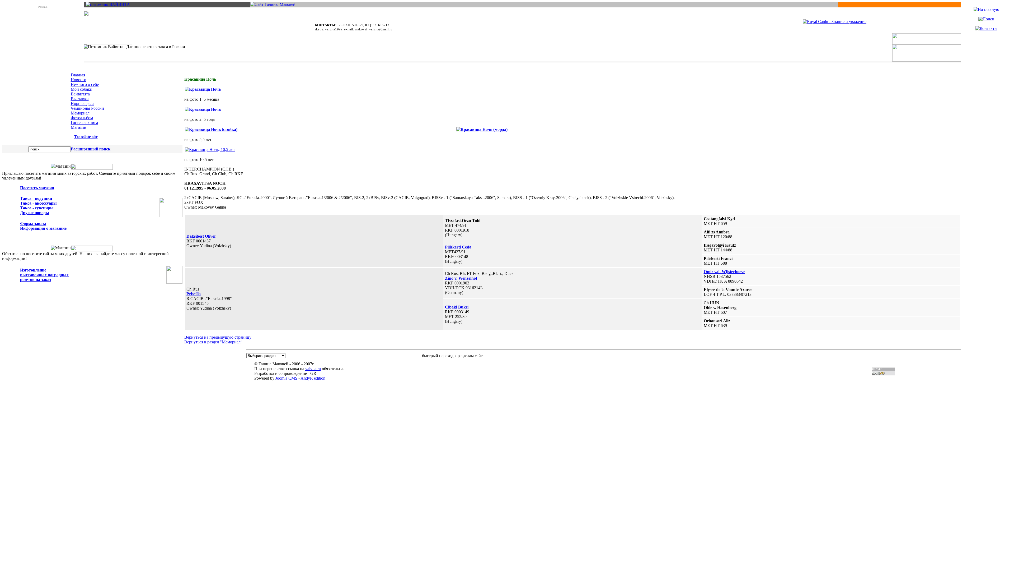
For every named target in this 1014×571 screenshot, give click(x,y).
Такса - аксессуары (38, 203)
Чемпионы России (87, 108)
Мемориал (80, 113)
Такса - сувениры (37, 208)
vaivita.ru (313, 368)
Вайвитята (80, 94)
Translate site (86, 137)
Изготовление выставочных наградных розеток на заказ (44, 275)
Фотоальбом (82, 118)
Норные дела (82, 103)
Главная (78, 75)
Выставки (80, 98)
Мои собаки (81, 89)
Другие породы (34, 212)
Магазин (78, 127)
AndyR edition (313, 378)
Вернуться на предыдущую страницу (217, 337)
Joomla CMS (286, 378)
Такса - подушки (36, 198)
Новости (78, 79)
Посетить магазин (37, 188)
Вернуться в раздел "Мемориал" (213, 342)
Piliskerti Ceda (458, 247)
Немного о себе (85, 84)
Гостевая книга (84, 122)
